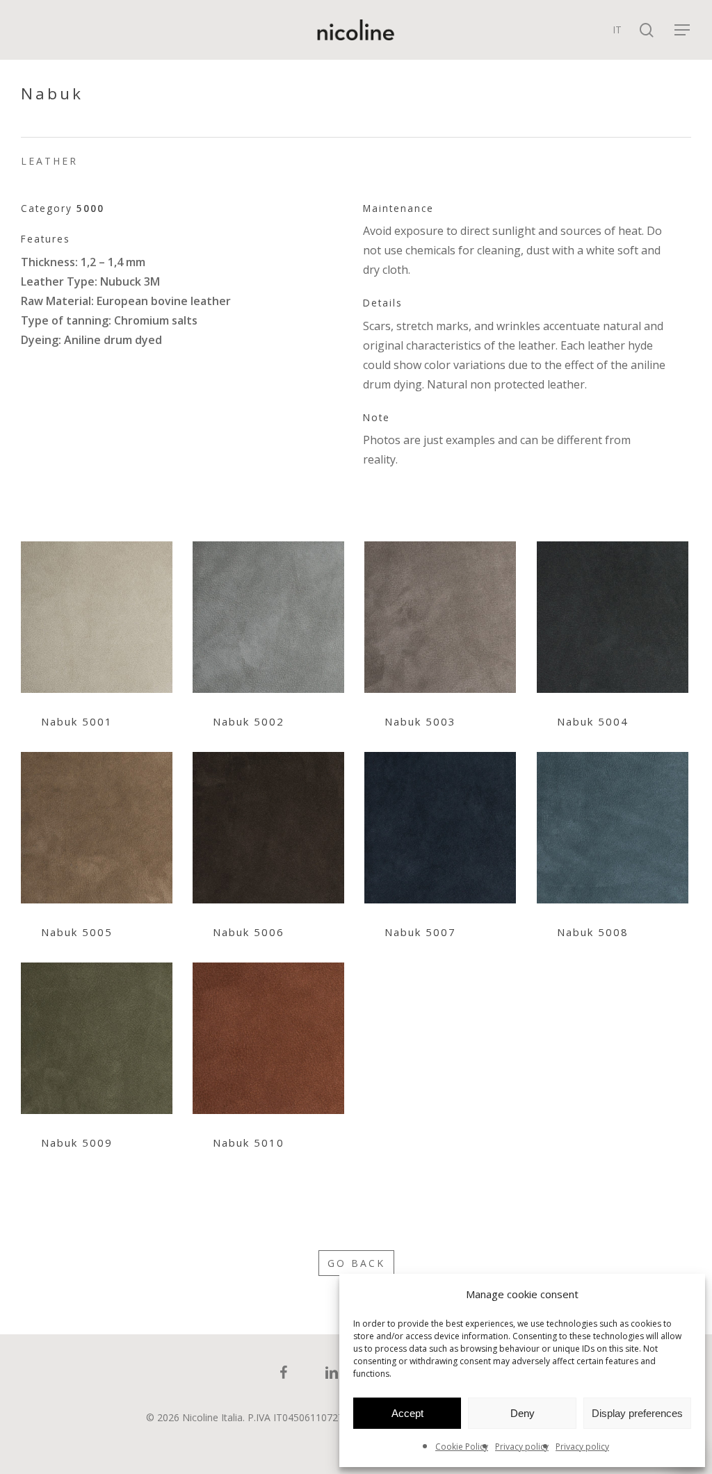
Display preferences (637, 1413)
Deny (522, 1413)
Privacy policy (522, 1446)
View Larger (96, 603)
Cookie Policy (461, 1446)
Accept (407, 1413)
